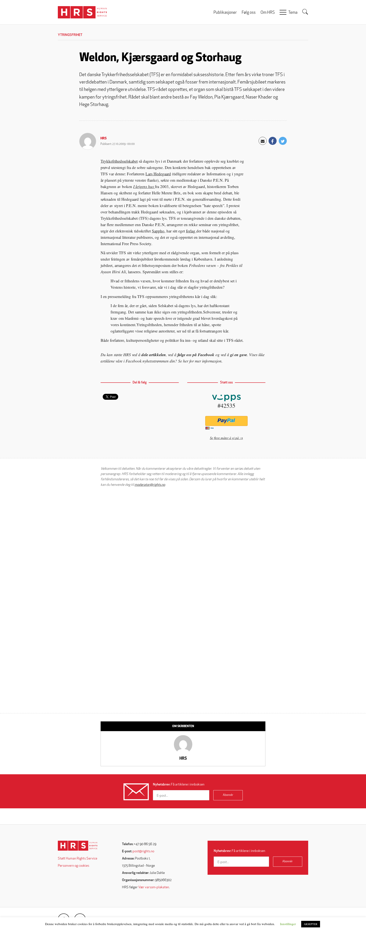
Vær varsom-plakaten (153, 887)
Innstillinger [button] (288, 924)
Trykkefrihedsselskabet (119, 161)
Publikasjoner (225, 13)
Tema (292, 13)
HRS (103, 138)
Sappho (158, 230)
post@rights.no (143, 851)
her (185, 361)
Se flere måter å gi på (224, 437)
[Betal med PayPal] (226, 421)
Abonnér (228, 795)
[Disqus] (183, 544)
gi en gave (238, 354)
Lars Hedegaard (158, 173)
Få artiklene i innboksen (178, 784)
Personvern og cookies (73, 866)
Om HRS (268, 13)
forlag (191, 230)
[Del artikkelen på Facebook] (273, 141)
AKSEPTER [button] (310, 924)
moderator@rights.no (149, 485)
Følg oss (249, 13)
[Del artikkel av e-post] (263, 141)
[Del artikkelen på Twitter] (283, 141)
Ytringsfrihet (70, 35)
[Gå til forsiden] (77, 846)
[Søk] (305, 12)
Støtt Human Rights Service (77, 858)
